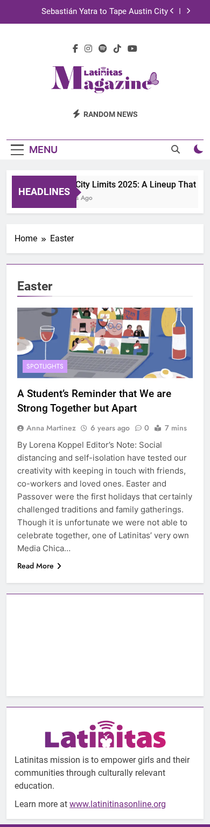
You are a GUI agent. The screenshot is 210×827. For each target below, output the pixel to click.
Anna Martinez (51, 427)
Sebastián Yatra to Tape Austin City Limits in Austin (104, 12)
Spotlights (45, 366)
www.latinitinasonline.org (117, 804)
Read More (35, 565)
